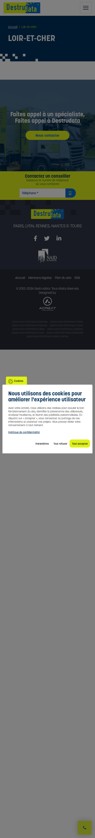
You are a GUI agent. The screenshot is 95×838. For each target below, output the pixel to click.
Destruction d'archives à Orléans (65, 329)
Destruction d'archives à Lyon (28, 332)
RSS (77, 278)
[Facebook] (35, 238)
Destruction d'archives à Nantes (29, 325)
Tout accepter (80, 443)
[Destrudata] (47, 216)
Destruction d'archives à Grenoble (65, 332)
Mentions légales (40, 278)
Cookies (18, 381)
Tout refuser (60, 443)
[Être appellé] (85, 828)
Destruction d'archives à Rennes (30, 321)
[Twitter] (47, 238)
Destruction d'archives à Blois (28, 329)
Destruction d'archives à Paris (66, 321)
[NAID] (47, 255)
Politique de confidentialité (24, 432)
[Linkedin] (59, 238)
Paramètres (42, 443)
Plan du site (63, 278)
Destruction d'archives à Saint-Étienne (47, 336)
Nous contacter (47, 135)
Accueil (20, 278)
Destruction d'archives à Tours (66, 325)
